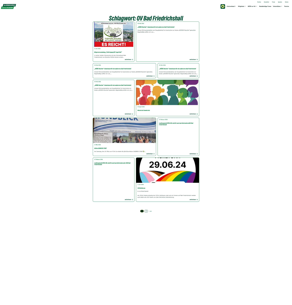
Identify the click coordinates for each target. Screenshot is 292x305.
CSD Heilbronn (141, 188)
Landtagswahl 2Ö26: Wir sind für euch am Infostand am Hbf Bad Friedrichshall (176, 124)
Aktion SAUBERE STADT (100, 148)
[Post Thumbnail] (113, 34)
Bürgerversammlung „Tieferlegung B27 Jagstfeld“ (108, 52)
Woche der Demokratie (143, 110)
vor (150, 211)
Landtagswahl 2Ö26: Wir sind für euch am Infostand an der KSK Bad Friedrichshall (112, 163)
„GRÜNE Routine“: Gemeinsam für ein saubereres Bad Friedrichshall (155, 27)
